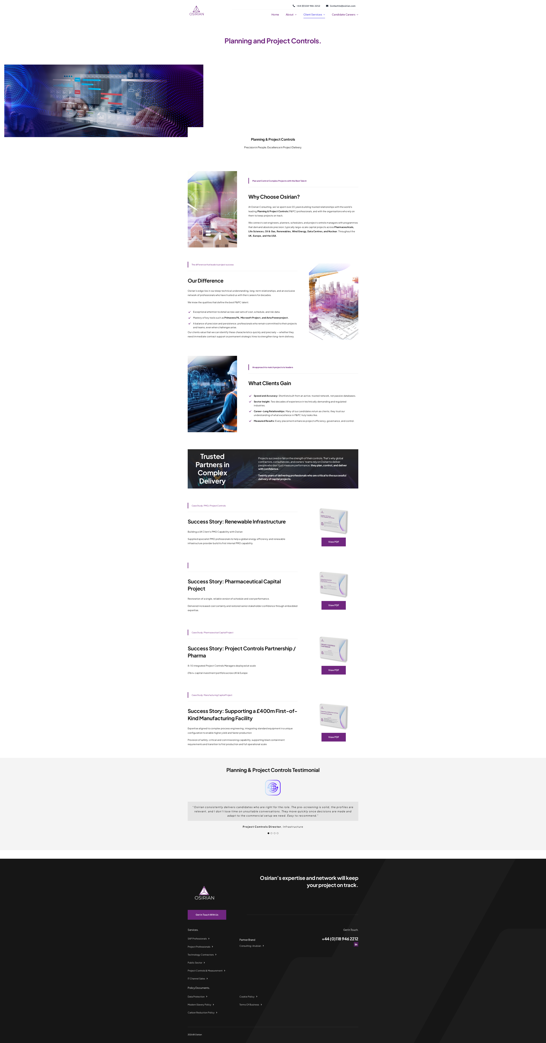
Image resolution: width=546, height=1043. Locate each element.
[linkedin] (356, 940)
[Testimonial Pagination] (268, 829)
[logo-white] (205, 872)
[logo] (196, 3)
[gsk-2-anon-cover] (333, 634)
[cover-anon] (333, 701)
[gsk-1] (333, 569)
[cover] (333, 505)
